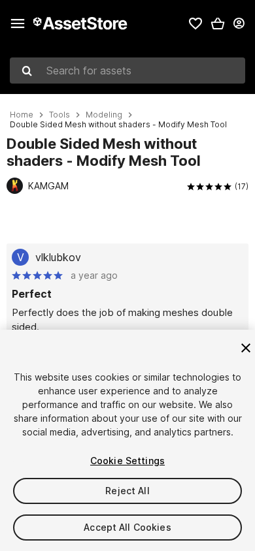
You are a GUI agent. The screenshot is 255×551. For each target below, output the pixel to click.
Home (21, 114)
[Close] (246, 348)
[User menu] (238, 23)
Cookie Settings (127, 460)
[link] (195, 23)
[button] (218, 23)
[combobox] (127, 70)
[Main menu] (18, 23)
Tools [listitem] (59, 114)
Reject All (127, 490)
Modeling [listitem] (104, 114)
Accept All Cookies (127, 527)
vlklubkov (58, 257)
